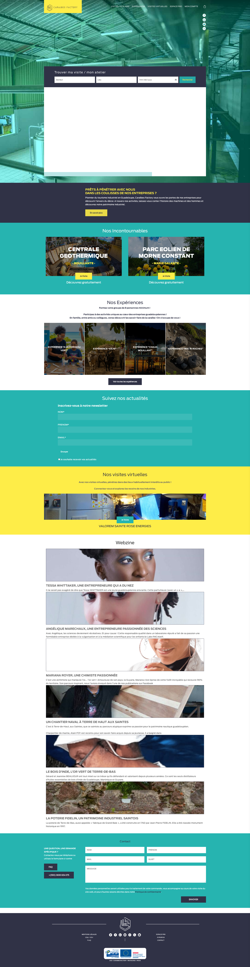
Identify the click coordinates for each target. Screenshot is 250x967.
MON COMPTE (191, 6)
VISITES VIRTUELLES (157, 6)
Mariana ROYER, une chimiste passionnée (81, 675)
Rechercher (187, 80)
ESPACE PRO (176, 6)
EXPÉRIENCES (138, 6)
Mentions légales (89, 934)
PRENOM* (63, 425)
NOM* (61, 412)
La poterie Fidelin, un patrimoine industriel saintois (92, 818)
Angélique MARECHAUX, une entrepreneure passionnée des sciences (106, 628)
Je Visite (83, 276)
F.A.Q (89, 940)
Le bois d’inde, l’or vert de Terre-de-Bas (81, 771)
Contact (160, 940)
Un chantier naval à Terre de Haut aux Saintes (87, 722)
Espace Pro (160, 934)
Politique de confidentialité (148, 892)
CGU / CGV (89, 937)
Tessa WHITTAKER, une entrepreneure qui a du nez (90, 585)
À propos (161, 937)
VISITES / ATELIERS (120, 6)
